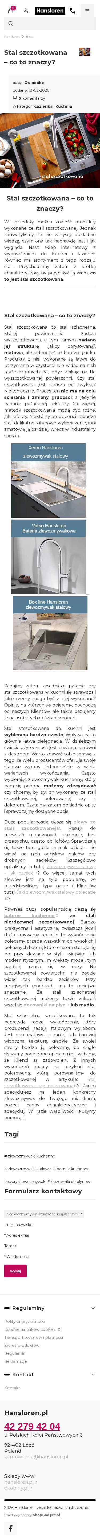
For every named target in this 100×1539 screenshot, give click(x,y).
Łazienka (43, 106)
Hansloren (12, 37)
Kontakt (12, 1388)
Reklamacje (15, 1361)
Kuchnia (63, 106)
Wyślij (15, 1271)
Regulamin (15, 1353)
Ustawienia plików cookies (30, 1329)
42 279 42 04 (32, 1426)
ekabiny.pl (16, 1488)
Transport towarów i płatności (33, 1337)
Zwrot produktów (21, 1345)
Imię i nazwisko (18, 1224)
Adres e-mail (18, 1235)
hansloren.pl (19, 1482)
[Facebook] (10, 1528)
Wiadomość (17, 1256)
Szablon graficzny (32, 1515)
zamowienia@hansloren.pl (36, 1457)
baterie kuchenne (29, 915)
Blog (29, 37)
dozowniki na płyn (44, 1004)
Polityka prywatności (24, 1321)
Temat (10, 1246)
